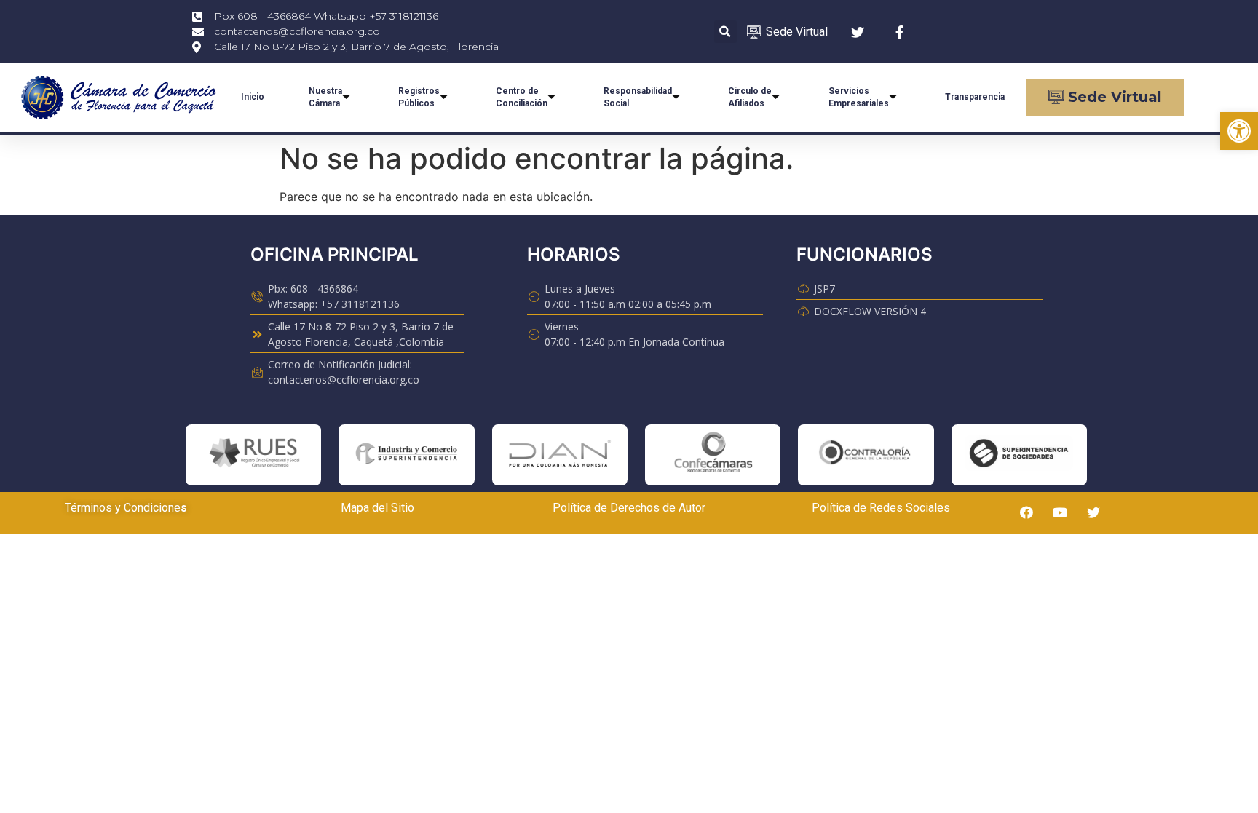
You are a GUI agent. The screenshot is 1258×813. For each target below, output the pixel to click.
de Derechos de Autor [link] (648, 508)
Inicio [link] (252, 97)
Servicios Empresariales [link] (858, 97)
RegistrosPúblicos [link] (419, 97)
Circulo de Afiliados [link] (750, 97)
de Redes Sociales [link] (900, 508)
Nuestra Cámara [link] (325, 97)
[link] (1239, 131)
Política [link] (572, 508)
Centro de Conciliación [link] (521, 97)
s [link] (184, 508)
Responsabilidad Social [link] (638, 97)
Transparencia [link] (975, 97)
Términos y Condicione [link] (123, 508)
